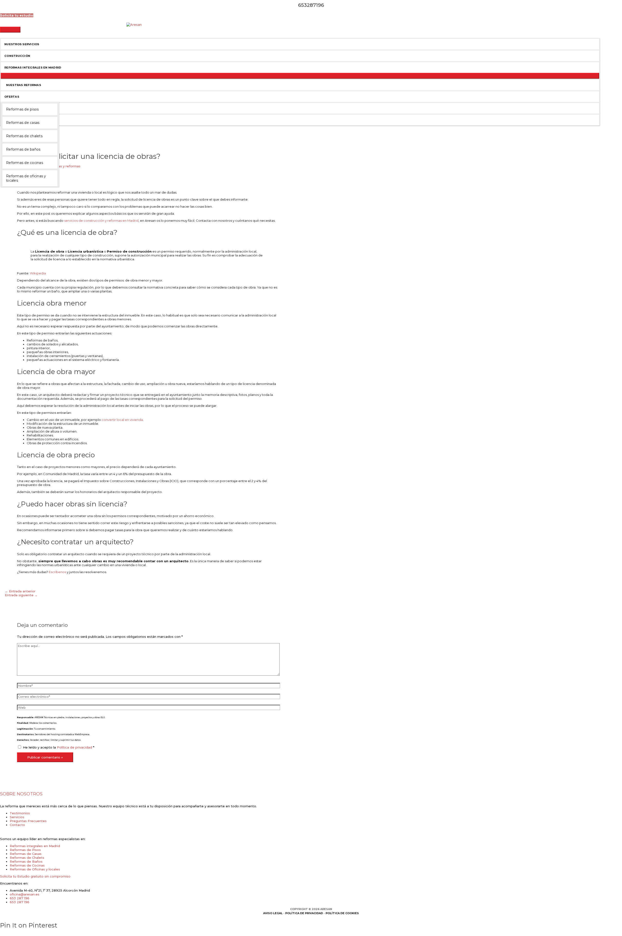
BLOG (8, 108)
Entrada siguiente (21, 595)
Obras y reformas (66, 166)
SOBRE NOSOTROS (21, 794)
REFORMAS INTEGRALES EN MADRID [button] (32, 67)
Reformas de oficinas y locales (26, 178)
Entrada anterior (20, 591)
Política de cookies (342, 913)
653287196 (311, 5)
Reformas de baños (23, 149)
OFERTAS (11, 96)
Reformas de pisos (22, 109)
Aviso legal (273, 913)
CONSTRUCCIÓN (17, 56)
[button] (17, 15)
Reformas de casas (22, 122)
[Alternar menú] (300, 76)
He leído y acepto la (58, 747)
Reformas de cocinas (24, 163)
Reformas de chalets (24, 136)
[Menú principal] (10, 30)
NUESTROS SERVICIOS (21, 44)
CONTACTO (13, 120)
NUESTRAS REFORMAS (22, 85)
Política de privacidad (75, 747)
